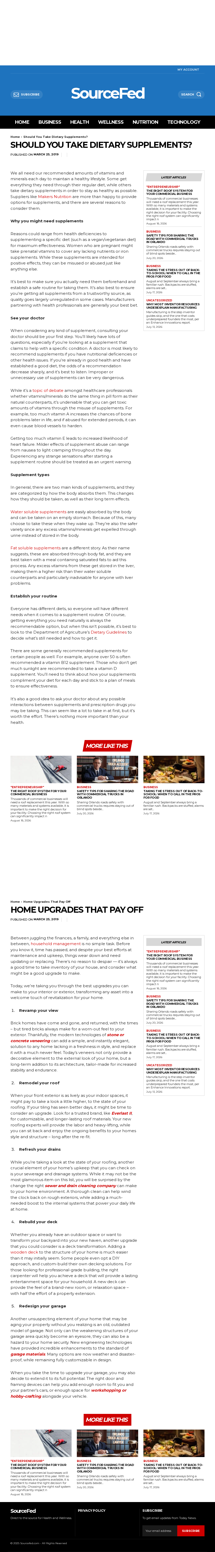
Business (153, 231)
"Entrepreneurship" (163, 187)
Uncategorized (159, 300)
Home (15, 137)
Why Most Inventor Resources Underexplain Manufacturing (173, 305)
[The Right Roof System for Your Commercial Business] (41, 769)
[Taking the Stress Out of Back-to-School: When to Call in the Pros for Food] (174, 769)
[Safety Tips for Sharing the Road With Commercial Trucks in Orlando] (107, 769)
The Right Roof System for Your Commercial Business (169, 192)
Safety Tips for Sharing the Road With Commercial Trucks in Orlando (172, 239)
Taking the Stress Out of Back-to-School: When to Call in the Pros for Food (173, 273)
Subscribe (191, 1531)
